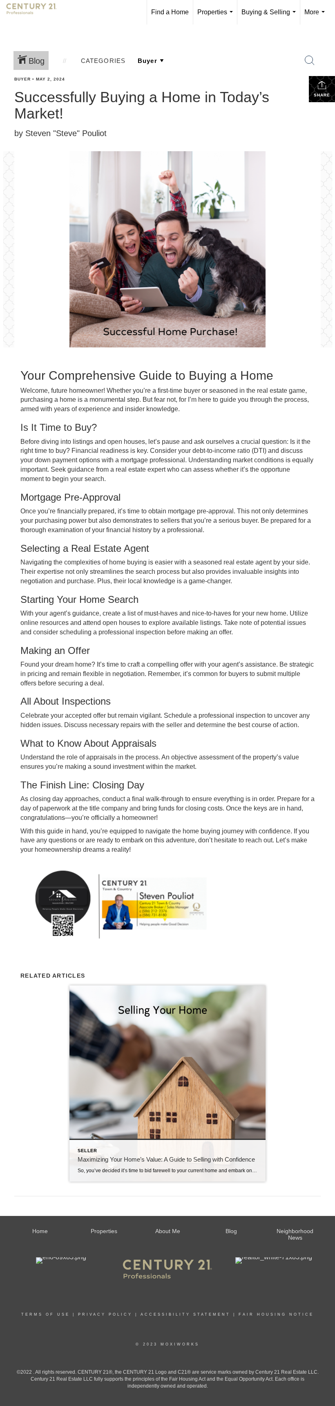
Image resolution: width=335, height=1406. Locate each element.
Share (322, 95)
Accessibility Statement (185, 1314)
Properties (216, 17)
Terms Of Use (45, 1314)
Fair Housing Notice (276, 1314)
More (316, 17)
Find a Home (170, 12)
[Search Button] (310, 60)
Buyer (22, 79)
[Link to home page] (35, 12)
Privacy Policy (105, 1314)
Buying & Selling (270, 17)
